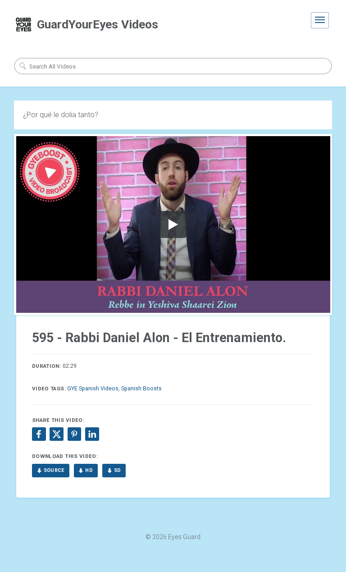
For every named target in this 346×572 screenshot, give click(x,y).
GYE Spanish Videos (92, 388)
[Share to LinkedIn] (92, 434)
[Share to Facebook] (39, 434)
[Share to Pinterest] (74, 434)
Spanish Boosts (141, 388)
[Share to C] (56, 434)
